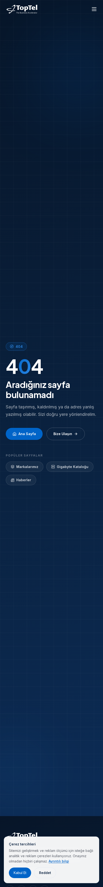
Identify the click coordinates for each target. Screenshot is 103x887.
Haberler (23, 480)
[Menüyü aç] (94, 9)
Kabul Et (20, 873)
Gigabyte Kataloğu (72, 467)
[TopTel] (22, 9)
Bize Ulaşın (62, 434)
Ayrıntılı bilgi (59, 861)
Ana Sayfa (27, 434)
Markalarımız (27, 467)
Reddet (45, 873)
